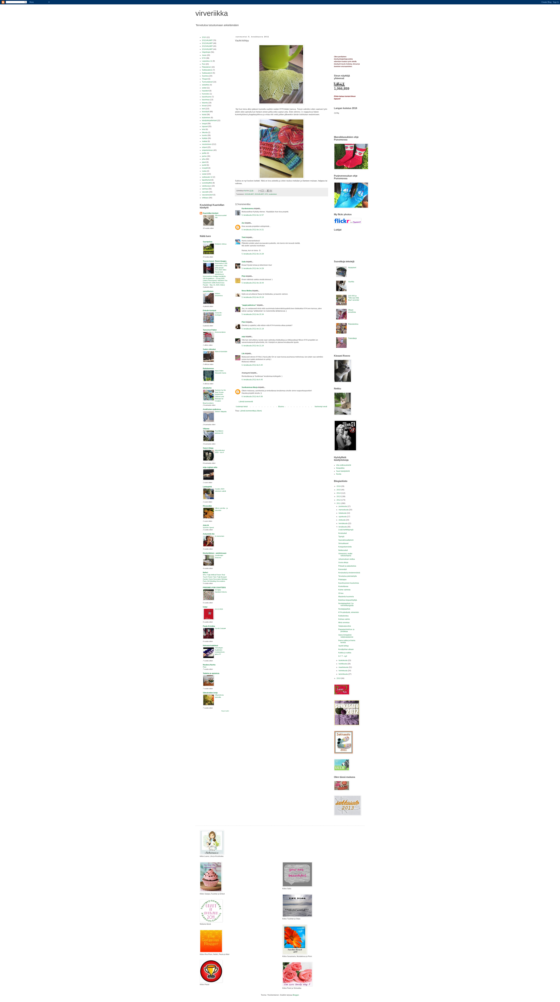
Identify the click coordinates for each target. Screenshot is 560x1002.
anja (243, 337)
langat (204, 124)
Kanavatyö (342, 569)
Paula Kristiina (209, 626)
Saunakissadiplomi (346, 540)
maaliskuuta (344, 667)
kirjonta (205, 103)
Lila (243, 354)
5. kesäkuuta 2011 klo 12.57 (253, 215)
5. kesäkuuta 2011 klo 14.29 (253, 254)
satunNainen (208, 291)
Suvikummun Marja (250, 387)
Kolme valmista (344, 590)
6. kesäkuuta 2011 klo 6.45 (252, 380)
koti (203, 109)
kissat (204, 106)
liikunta (205, 132)
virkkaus (205, 198)
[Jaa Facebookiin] (268, 190)
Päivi (244, 322)
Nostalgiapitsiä (344, 609)
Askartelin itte (209, 534)
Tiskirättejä (352, 338)
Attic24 (206, 525)
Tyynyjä (341, 537)
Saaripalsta (207, 242)
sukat (204, 174)
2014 (339, 493)
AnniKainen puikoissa (212, 409)
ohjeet (204, 147)
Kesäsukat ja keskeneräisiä (349, 573)
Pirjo (243, 276)
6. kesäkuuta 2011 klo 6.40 (252, 365)
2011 (339, 503)
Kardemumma (248, 209)
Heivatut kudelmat (210, 646)
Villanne (206, 429)
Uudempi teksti (242, 407)
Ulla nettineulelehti (343, 465)
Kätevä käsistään (221, 351)
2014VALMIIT (207, 49)
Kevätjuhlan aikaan (346, 649)
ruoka (204, 171)
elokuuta (342, 520)
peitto (204, 153)
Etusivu (281, 407)
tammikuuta (343, 674)
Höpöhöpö (206, 52)
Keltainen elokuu (220, 244)
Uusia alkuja (343, 562)
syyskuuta (343, 517)
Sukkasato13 (207, 73)
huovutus (205, 94)
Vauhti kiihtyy (343, 646)
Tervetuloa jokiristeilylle (347, 576)
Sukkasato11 (207, 70)
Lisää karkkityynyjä (345, 530)
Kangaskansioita (345, 547)
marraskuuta (344, 510)
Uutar (205, 607)
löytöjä (204, 138)
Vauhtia (351, 282)
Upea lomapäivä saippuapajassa (345, 636)
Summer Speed (208, 527)
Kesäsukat (342, 533)
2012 (339, 500)
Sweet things (208, 448)
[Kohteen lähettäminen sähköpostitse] (259, 190)
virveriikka (211, 13)
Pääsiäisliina (353, 324)
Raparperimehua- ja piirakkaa (346, 630)
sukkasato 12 (207, 177)
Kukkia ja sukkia (344, 653)
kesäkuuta (343, 527)
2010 (204, 37)
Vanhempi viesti (321, 407)
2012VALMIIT (207, 43)
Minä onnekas (344, 623)
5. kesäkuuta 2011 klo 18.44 (253, 283)
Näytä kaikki (225, 711)
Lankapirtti (207, 487)
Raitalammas (208, 369)
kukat (204, 115)
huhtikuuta (343, 664)
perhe (204, 156)
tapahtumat (206, 180)
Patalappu (342, 580)
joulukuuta (343, 506)
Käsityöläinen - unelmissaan (214, 553)
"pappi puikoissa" (249, 305)
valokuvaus (206, 186)
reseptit (205, 168)
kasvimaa (206, 100)
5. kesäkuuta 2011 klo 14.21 (253, 230)
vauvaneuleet (207, 195)
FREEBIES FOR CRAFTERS (214, 588)
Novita (338, 474)
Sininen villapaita (220, 411)
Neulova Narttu (209, 665)
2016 (339, 486)
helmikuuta (343, 671)
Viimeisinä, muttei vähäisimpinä (345, 555)
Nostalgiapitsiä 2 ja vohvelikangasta (346, 604)
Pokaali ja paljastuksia (347, 566)
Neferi (205, 573)
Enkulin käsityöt (209, 311)
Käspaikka (340, 468)
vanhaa (205, 189)
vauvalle (205, 192)
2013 (339, 496)
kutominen (206, 118)
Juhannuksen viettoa (346, 559)
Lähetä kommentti (246, 402)
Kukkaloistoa (343, 616)
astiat (204, 88)
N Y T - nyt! (342, 656)
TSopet (205, 79)
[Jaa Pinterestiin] (270, 190)
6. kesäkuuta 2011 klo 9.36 (252, 396)
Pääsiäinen (206, 67)
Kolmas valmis (344, 619)
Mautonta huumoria (346, 597)
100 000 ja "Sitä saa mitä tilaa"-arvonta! (353, 298)
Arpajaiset (352, 268)
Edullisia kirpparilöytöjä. (347, 600)
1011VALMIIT (249, 194)
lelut (203, 129)
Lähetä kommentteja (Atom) (251, 411)
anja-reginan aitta (210, 467)
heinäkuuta (343, 523)
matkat (204, 141)
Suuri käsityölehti (343, 471)
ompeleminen (207, 150)
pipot (204, 162)
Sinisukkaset (343, 543)
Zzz (243, 223)
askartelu (205, 85)
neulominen (273, 194)
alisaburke (207, 388)
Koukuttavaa (343, 586)
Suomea (205, 76)
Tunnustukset (207, 82)
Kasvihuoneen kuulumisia (348, 583)
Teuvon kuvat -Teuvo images (214, 261)
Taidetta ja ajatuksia (211, 673)
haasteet (205, 91)
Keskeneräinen (220, 332)
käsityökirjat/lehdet (209, 120)
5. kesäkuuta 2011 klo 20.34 (253, 314)
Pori (203, 64)
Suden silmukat (209, 349)
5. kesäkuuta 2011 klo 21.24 (253, 346)
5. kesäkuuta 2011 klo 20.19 (253, 297)
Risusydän (207, 506)
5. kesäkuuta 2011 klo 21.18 (253, 329)
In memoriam (219, 536)
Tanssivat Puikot (210, 330)
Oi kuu (340, 593)
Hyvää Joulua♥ (220, 628)
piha (203, 159)
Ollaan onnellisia (352, 311)
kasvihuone (206, 97)
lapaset (205, 126)
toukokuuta (343, 660)
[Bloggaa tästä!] (262, 190)
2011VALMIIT (259, 194)
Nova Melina (247, 291)
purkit (204, 165)
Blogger (296, 995)
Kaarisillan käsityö (210, 213)
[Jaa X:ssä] (265, 190)
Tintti (244, 237)
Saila (244, 262)
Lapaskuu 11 (207, 61)
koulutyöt (205, 112)
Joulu (204, 55)
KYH (266, 194)
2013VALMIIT (207, 46)
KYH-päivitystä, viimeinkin (348, 612)
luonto (204, 135)
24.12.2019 (219, 609)
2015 (339, 490)
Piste (204, 667)
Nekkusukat (343, 550)
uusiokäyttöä (207, 183)
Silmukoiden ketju (210, 693)
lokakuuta (343, 513)
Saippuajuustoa (344, 626)
